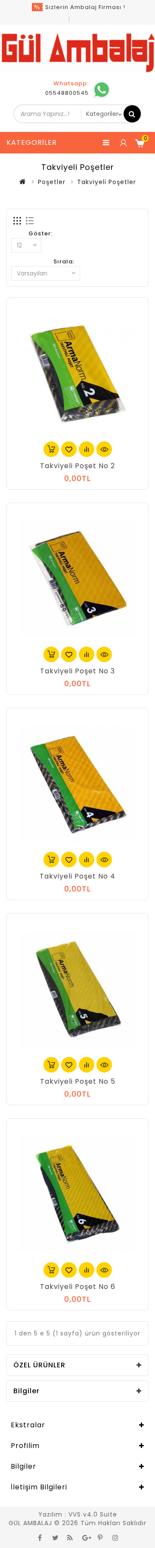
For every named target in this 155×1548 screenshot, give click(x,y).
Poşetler (51, 182)
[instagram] (115, 1537)
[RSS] (70, 1537)
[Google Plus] (85, 1537)
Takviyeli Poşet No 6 (77, 1287)
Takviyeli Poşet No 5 (77, 1081)
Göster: (40, 233)
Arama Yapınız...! (132, 113)
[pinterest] (100, 1537)
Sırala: (63, 261)
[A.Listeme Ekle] (69, 449)
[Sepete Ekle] (51, 449)
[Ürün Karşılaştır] (86, 449)
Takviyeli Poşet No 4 (77, 876)
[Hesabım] (122, 142)
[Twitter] (55, 1537)
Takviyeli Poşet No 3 (77, 671)
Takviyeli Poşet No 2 (77, 466)
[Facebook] (40, 1537)
